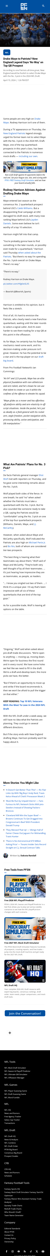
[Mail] (19, 1252)
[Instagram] (12, 1252)
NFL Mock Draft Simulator (15, 1068)
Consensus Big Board (13, 1153)
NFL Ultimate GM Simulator (15, 1074)
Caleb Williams (24, 208)
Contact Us (8, 1235)
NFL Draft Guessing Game (15, 1094)
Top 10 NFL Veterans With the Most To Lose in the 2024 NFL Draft (24, 705)
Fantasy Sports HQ (12, 1189)
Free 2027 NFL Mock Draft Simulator (21, 943)
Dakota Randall (28, 855)
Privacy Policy (10, 1238)
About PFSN (9, 1232)
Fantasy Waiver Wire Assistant (16, 1199)
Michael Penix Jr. (37, 542)
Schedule (8, 1176)
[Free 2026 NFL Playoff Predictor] (25, 886)
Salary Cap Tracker (12, 1120)
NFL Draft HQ (10, 985)
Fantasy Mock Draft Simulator (16, 1192)
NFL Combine (10, 1143)
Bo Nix (11, 546)
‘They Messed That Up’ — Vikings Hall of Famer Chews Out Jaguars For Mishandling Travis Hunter (26, 833)
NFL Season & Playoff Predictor (17, 1071)
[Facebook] (6, 1252)
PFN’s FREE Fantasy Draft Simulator (19, 180)
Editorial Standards (12, 1228)
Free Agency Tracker (12, 1116)
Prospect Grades (11, 1156)
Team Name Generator (13, 1215)
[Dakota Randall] (6, 855)
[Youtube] (43, 1252)
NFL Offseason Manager (14, 1078)
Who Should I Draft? (12, 1212)
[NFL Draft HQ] (25, 971)
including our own (28, 156)
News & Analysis (11, 1139)
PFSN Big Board (10, 1149)
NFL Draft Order (11, 1146)
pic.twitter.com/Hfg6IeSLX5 (16, 283)
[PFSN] (26, 6)
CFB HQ (7, 1169)
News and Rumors (12, 1113)
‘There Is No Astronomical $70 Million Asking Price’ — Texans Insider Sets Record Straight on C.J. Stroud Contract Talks (26, 844)
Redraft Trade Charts (12, 1209)
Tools (6, 895)
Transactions (9, 1123)
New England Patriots (14, 133)
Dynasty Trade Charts (13, 1205)
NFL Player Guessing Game (15, 1091)
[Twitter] (37, 1252)
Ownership (9, 1242)
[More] (9, 1032)
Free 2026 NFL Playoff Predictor (19, 900)
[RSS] (25, 1252)
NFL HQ (7, 1110)
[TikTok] (31, 1252)
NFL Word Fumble (12, 1097)
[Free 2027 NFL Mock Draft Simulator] (25, 928)
